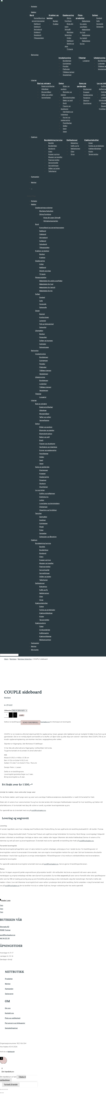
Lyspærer (86, 61)
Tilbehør (82, 58)
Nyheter (34, 7)
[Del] (5, 1089)
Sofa (98, 21)
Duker (91, 143)
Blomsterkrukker (69, 98)
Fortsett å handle (10, 1085)
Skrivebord (38, 30)
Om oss (8, 1008)
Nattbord (37, 24)
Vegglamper (67, 75)
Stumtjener (87, 103)
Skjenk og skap (69, 45)
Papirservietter (53, 160)
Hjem (6, 659)
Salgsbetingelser (11, 1028)
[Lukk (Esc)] (7, 1089)
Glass (50, 152)
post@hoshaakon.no (43, 722)
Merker (33, 183)
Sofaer (95, 15)
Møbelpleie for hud (85, 31)
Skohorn (86, 101)
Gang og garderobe (81, 85)
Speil (64, 129)
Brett (65, 103)
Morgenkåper (46, 92)
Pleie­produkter (80, 17)
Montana (13, 659)
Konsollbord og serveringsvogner (38, 19)
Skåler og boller (54, 169)
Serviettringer (53, 166)
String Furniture (68, 19)
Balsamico (74, 143)
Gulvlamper (67, 64)
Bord (32, 15)
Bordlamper (67, 61)
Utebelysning (99, 58)
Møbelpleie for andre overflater (85, 24)
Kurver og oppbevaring (65, 119)
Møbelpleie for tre (85, 42)
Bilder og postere (65, 87)
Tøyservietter (93, 154)
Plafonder (66, 69)
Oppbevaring (68, 15)
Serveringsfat (53, 163)
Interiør (34, 80)
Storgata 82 (4, 927)
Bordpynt (51, 149)
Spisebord (37, 35)
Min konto (31, 189)
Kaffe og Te (75, 146)
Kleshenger (87, 89)
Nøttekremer (75, 149)
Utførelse (7, 711)
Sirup (73, 154)
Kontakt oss (9, 1013)
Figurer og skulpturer (65, 107)
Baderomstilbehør (48, 86)
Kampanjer (35, 177)
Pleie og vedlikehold (12, 1018)
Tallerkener (52, 171)
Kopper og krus (54, 154)
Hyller (69, 38)
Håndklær (45, 89)
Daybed (99, 18)
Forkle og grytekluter (96, 146)
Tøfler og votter (47, 95)
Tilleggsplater (39, 38)
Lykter (103, 95)
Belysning (34, 55)
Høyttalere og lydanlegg (67, 113)
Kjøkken (34, 137)
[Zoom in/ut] (1, 1089)
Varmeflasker (46, 98)
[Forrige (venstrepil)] (1, 1092)
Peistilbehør (67, 123)
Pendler (66, 66)
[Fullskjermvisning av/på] (3, 1089)
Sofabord (37, 32)
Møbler (33, 12)
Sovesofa (99, 24)
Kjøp (21, 715)
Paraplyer (86, 98)
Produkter (9, 979)
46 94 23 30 (5, 938)
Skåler (65, 126)
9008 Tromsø (5, 930)
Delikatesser (72, 140)
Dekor (61, 83)
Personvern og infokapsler (15, 1023)
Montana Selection (69, 33)
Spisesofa (99, 27)
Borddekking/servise (53, 140)
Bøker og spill (68, 101)
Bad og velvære (44, 83)
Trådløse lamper (68, 72)
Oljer (72, 152)
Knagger (86, 92)
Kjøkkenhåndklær (95, 149)
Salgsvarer (9, 994)
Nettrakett (11, 1052)
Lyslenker (101, 64)
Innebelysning (65, 58)
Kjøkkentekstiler (91, 140)
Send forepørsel (30, 723)
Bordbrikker (52, 146)
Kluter (91, 152)
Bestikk (51, 143)
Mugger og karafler (55, 157)
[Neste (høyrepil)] (3, 1092)
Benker (55, 21)
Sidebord (37, 27)
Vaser (65, 132)
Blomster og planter (66, 93)
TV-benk (70, 49)
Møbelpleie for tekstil (85, 36)
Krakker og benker (52, 17)
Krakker (55, 24)
